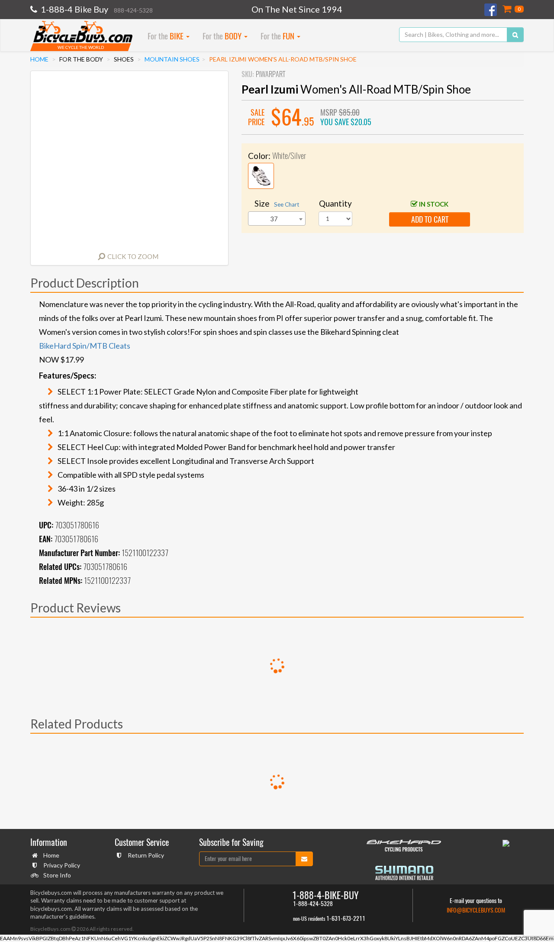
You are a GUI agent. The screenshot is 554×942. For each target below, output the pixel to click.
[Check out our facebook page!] (491, 9)
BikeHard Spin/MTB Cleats (84, 345)
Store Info (57, 875)
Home (39, 59)
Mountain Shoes (172, 59)
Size (276, 203)
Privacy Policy (61, 865)
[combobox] (277, 218)
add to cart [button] (429, 219)
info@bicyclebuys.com (476, 910)
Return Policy (146, 855)
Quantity (335, 203)
